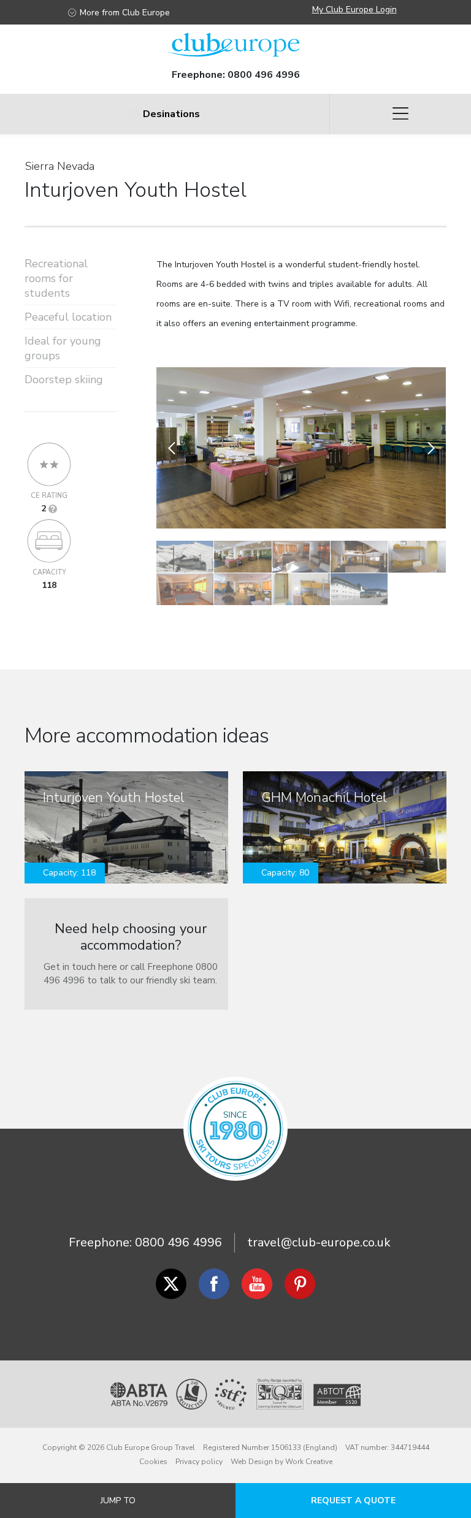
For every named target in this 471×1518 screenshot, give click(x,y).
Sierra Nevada (59, 166)
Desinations (171, 114)
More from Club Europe (125, 12)
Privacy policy (199, 1462)
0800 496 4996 (264, 75)
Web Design (252, 1462)
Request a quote (353, 1500)
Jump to (118, 1500)
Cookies (153, 1462)
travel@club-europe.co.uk (319, 1242)
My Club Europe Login (354, 9)
